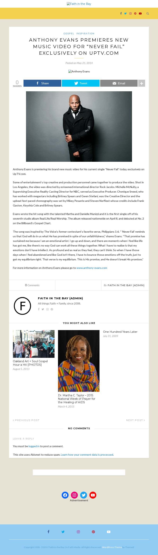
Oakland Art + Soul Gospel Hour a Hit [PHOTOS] (30, 363)
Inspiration (85, 33)
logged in (34, 446)
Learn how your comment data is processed (87, 454)
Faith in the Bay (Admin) (126, 285)
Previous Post (27, 420)
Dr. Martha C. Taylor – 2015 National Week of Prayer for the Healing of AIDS (76, 399)
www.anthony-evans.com (91, 267)
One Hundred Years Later (120, 332)
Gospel (69, 33)
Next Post (135, 420)
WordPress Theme (112, 547)
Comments (32, 285)
